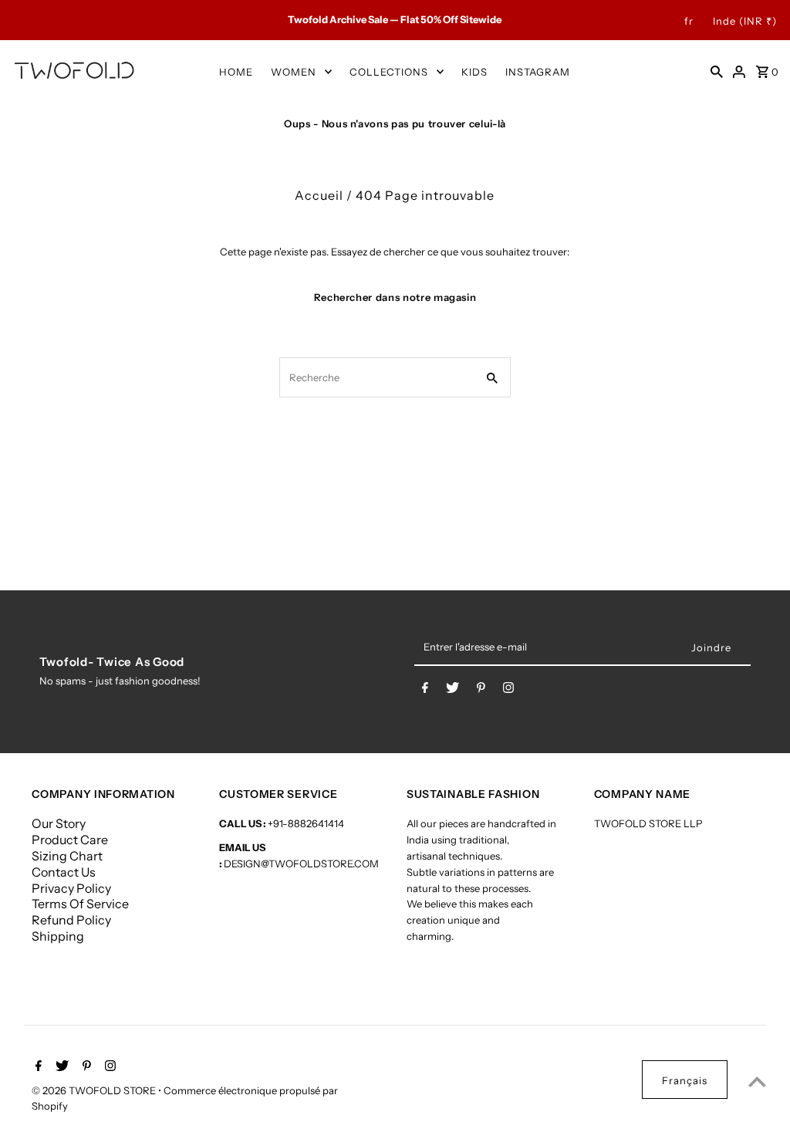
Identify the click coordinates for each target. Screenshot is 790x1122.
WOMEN (293, 72)
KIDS (474, 72)
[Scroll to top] (757, 1081)
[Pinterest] (481, 690)
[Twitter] (452, 690)
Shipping (58, 936)
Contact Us (64, 872)
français (684, 1080)
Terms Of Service (80, 903)
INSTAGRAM (537, 72)
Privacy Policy (71, 888)
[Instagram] (508, 690)
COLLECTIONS (388, 72)
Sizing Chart (67, 855)
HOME (236, 72)
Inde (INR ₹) (745, 21)
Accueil (319, 195)
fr (689, 21)
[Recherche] (717, 71)
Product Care (70, 839)
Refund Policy (71, 920)
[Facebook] (425, 690)
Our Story (59, 823)
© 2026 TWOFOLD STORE (95, 1090)
